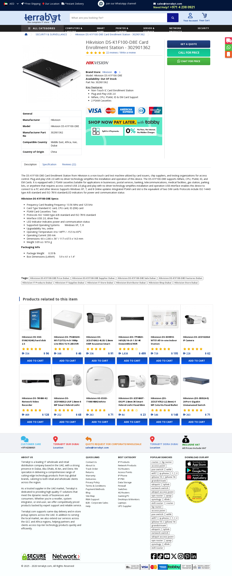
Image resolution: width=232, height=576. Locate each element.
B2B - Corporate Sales (97, 502)
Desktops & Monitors (129, 499)
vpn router (157, 495)
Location (58, 447)
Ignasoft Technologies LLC (61, 571)
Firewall (122, 485)
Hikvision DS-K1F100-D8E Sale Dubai (137, 278)
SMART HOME (101, 30)
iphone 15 (156, 477)
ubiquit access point (162, 491)
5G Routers (124, 468)
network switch (159, 488)
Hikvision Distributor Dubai (131, 282)
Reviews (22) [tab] (69, 164)
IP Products (124, 462)
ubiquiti (155, 484)
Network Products (127, 465)
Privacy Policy (93, 482)
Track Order (92, 468)
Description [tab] (30, 164)
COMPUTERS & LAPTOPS (73, 30)
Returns (90, 472)
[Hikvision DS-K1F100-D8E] (51, 74)
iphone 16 (170, 477)
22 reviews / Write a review (121, 52)
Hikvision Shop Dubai (160, 282)
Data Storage (125, 482)
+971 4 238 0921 (174, 7)
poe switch (157, 469)
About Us (90, 465)
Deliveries (91, 478)
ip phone (164, 473)
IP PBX (121, 478)
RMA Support (92, 499)
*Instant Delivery (74, 3)
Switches (122, 489)
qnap (169, 495)
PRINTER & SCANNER (122, 30)
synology (156, 499)
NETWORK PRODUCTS (175, 30)
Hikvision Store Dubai (186, 282)
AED (11, 3)
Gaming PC (123, 495)
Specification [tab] (49, 164)
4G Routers (124, 492)
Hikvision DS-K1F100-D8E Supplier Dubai (93, 278)
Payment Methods (95, 489)
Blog (88, 492)
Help (88, 506)
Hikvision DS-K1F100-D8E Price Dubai (49, 278)
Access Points (125, 472)
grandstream (158, 480)
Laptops (122, 502)
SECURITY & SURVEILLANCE (51, 34)
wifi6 (168, 469)
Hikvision (108, 72)
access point (158, 465)
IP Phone (122, 475)
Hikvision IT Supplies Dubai (69, 282)
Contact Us (91, 462)
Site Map (90, 495)
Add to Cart (35, 360)
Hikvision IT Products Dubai (37, 282)
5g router (167, 462)
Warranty (90, 475)
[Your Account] (190, 16)
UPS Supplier (124, 506)
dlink (167, 499)
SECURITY (203, 28)
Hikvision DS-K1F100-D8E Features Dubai (180, 278)
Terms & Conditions (96, 485)
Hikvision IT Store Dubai (100, 282)
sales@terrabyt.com (97, 447)
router (155, 462)
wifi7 (153, 473)
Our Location (52, 3)
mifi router (157, 503)
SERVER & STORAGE (149, 30)
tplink (166, 484)
